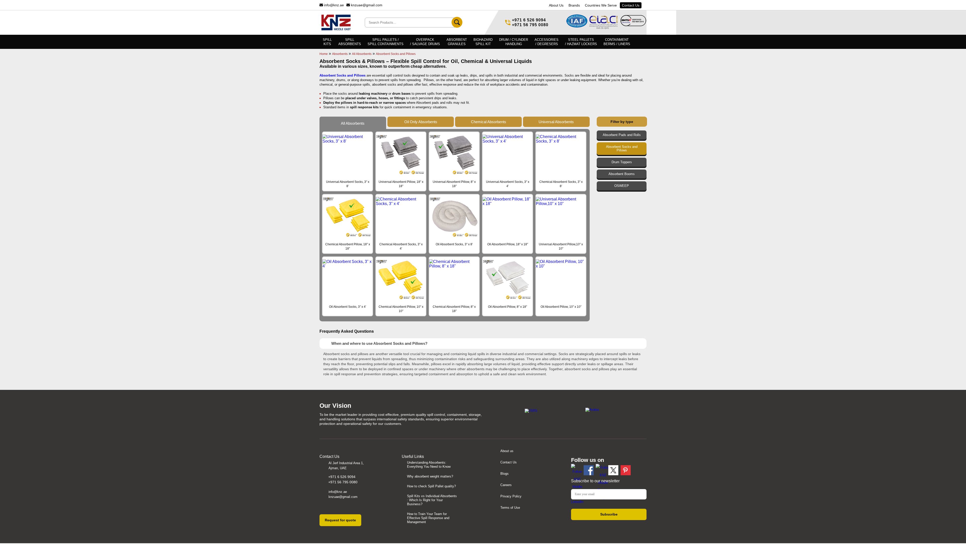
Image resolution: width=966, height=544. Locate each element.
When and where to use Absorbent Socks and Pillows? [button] (379, 343)
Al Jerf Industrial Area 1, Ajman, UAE (346, 465)
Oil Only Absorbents (420, 122)
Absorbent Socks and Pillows (621, 148)
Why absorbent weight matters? (430, 476)
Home (323, 54)
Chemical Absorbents (488, 122)
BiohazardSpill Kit (483, 42)
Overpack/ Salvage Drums (425, 42)
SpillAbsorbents (349, 42)
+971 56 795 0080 (530, 25)
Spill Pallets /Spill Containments (386, 42)
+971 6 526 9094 (529, 20)
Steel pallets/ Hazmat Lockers (581, 42)
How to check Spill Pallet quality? (431, 486)
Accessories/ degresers (546, 42)
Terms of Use (510, 507)
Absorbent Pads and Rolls (622, 135)
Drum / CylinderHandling (513, 42)
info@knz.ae (333, 5)
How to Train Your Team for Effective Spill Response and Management (428, 518)
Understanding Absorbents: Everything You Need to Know (429, 464)
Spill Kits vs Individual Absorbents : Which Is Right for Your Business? (432, 500)
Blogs (504, 473)
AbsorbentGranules (457, 42)
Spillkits (327, 42)
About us (506, 451)
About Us (556, 5)
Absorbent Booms (622, 174)
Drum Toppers (622, 162)
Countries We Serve (601, 5)
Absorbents (340, 54)
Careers (506, 485)
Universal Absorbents (556, 122)
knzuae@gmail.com (366, 5)
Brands (574, 5)
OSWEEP (621, 186)
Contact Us (630, 5)
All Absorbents (362, 54)
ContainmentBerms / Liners (616, 42)
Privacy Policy (510, 496)
